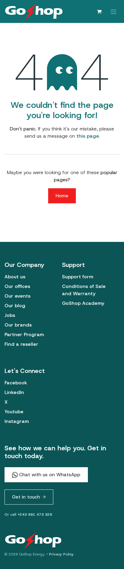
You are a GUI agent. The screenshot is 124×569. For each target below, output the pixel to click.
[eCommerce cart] (99, 11)
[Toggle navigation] (113, 11)
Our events (17, 296)
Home (62, 195)
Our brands (18, 325)
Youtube (14, 411)
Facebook (16, 383)
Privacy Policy (61, 554)
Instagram (17, 421)
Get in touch (26, 497)
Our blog (15, 305)
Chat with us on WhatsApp (49, 474)
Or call (28, 514)
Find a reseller (21, 344)
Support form (77, 277)
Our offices (17, 286)
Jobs (10, 315)
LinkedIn (14, 392)
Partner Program (24, 334)
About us (15, 277)
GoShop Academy (83, 303)
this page (87, 136)
